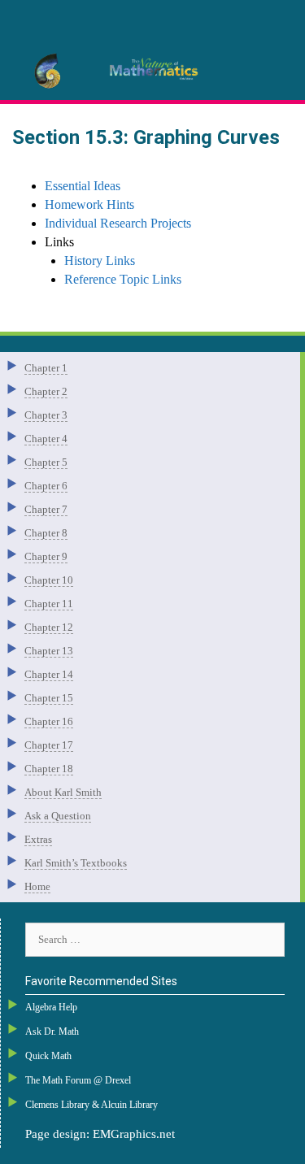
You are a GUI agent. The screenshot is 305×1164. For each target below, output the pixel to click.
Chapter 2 (46, 391)
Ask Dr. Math (52, 1031)
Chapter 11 (48, 603)
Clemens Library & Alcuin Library (91, 1104)
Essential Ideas (82, 186)
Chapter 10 (48, 580)
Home (37, 886)
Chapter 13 (48, 651)
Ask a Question (57, 816)
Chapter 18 (48, 768)
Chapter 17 (48, 745)
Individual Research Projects (118, 223)
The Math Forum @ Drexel (78, 1080)
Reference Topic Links (122, 279)
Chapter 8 (46, 533)
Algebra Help (51, 1007)
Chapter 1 (46, 368)
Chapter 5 (46, 462)
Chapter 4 (46, 438)
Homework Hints (89, 204)
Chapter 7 (46, 509)
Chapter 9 (46, 556)
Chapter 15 (48, 698)
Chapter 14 (48, 674)
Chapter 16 (48, 721)
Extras (38, 839)
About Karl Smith (63, 792)
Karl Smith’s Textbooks (75, 863)
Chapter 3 (46, 415)
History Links (99, 260)
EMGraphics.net (134, 1133)
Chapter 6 (46, 486)
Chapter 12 (48, 627)
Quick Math (48, 1056)
